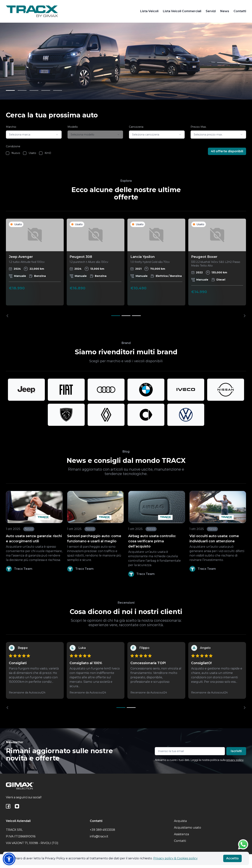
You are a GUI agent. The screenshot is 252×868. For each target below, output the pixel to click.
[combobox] (34, 135)
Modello (73, 126)
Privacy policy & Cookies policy (175, 858)
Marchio (11, 126)
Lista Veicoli (149, 11)
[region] (126, 268)
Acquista (180, 821)
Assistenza (181, 834)
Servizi (211, 11)
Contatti (240, 11)
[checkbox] (7, 153)
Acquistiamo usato (187, 827)
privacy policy (235, 760)
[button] (9, 859)
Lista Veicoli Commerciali (182, 11)
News (224, 11)
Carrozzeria (136, 126)
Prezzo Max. (198, 126)
